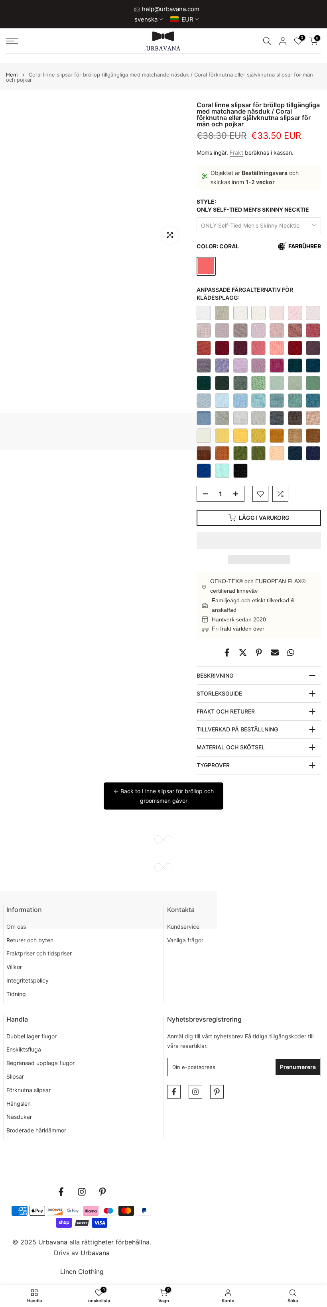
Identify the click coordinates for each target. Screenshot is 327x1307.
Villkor (14, 966)
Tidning (16, 994)
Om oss (16, 926)
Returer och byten (29, 940)
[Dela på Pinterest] (259, 652)
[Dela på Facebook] (227, 652)
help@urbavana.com (169, 9)
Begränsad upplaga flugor (40, 1062)
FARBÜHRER (304, 246)
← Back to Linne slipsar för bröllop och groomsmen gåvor (164, 796)
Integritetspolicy (27, 980)
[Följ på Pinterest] (217, 1092)
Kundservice (183, 926)
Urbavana (95, 1253)
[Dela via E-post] (275, 652)
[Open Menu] (54, 41)
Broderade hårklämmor (36, 1130)
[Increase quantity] (238, 494)
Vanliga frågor (185, 940)
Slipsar (15, 1076)
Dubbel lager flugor (31, 1036)
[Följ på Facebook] (174, 1092)
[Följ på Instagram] (195, 1092)
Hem (12, 74)
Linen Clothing (82, 1272)
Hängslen (18, 1103)
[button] (259, 540)
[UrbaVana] (163, 41)
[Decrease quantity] (203, 494)
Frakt (236, 152)
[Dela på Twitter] (243, 652)
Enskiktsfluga (23, 1049)
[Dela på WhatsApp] (291, 652)
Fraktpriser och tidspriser (39, 953)
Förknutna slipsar (28, 1090)
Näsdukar (19, 1116)
